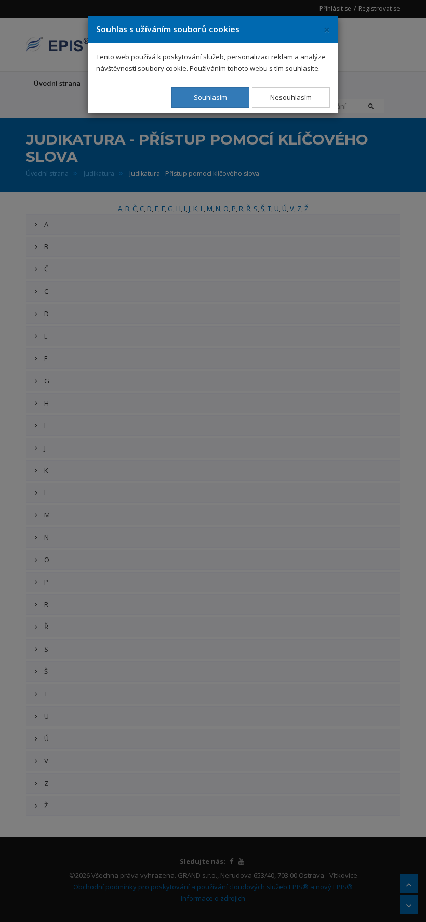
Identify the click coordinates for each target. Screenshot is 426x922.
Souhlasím (210, 97)
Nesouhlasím (291, 97)
